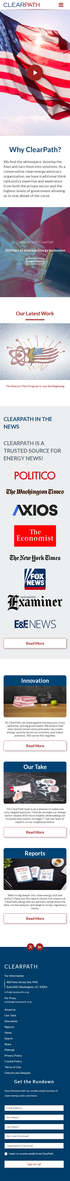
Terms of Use (12, 1067)
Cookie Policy (13, 1061)
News (8, 1032)
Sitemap (9, 1049)
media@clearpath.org (18, 1001)
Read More (35, 643)
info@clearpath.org (16, 992)
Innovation (11, 1021)
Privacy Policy (13, 1055)
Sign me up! (34, 1164)
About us (10, 1009)
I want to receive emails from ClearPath (30, 1153)
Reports (9, 1026)
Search (8, 1038)
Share (7, 1044)
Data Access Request (17, 1072)
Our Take (10, 1015)
